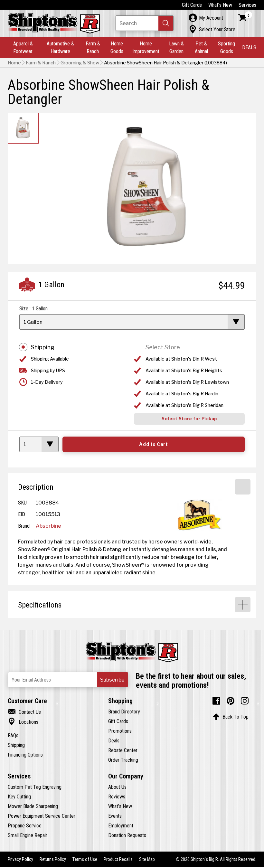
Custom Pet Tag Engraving (34, 787)
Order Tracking (123, 760)
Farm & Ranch (93, 47)
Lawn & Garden (176, 47)
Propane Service (25, 825)
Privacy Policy (20, 859)
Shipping (42, 347)
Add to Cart (153, 444)
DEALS (249, 47)
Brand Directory (124, 711)
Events (115, 816)
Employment (120, 825)
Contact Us (24, 712)
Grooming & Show (80, 62)
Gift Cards (192, 5)
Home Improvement (145, 47)
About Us (117, 787)
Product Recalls (118, 859)
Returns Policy (53, 859)
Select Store (163, 347)
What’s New (220, 5)
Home (14, 62)
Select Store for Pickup (189, 418)
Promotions (120, 731)
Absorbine (48, 526)
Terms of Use (84, 859)
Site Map (147, 859)
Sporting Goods (226, 47)
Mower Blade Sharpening (33, 806)
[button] (165, 23)
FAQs (13, 735)
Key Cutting (19, 796)
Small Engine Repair (27, 835)
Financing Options (25, 754)
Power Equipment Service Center (41, 816)
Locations (23, 722)
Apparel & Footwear (23, 47)
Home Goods (116, 47)
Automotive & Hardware (60, 47)
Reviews (116, 796)
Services (247, 5)
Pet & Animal (201, 47)
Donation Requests (127, 835)
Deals (113, 740)
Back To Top (231, 716)
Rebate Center (122, 750)
